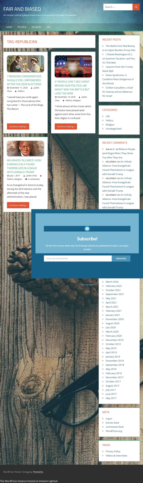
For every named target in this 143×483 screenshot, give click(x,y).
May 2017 (111, 398)
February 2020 (114, 335)
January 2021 (113, 315)
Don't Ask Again (87, 285)
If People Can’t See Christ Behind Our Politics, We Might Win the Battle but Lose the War (72, 87)
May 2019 (111, 348)
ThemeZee (38, 471)
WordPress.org (114, 431)
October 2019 (113, 344)
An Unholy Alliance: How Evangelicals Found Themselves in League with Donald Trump (24, 166)
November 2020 (115, 319)
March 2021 (112, 306)
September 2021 (115, 294)
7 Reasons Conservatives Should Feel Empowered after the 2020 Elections (24, 80)
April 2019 (111, 352)
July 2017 (111, 389)
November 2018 (115, 360)
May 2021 (111, 298)
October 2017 (113, 381)
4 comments (34, 179)
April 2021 (111, 302)
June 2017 (111, 394)
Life (48, 27)
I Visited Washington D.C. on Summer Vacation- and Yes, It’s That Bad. (118, 58)
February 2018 (114, 373)
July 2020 (111, 327)
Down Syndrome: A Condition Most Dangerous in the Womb (118, 79)
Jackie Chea (31, 175)
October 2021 (113, 290)
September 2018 (115, 364)
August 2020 (112, 323)
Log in (109, 418)
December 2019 (114, 340)
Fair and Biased (22, 9)
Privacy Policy (113, 451)
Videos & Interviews (116, 455)
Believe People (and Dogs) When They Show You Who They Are (118, 153)
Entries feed (112, 422)
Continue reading (17, 126)
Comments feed (114, 426)
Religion (36, 27)
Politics (22, 27)
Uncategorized (113, 128)
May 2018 (111, 369)
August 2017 (112, 385)
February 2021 (114, 310)
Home (9, 27)
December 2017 (114, 377)
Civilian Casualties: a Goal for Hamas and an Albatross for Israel (117, 92)
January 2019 (113, 356)
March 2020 (112, 331)
